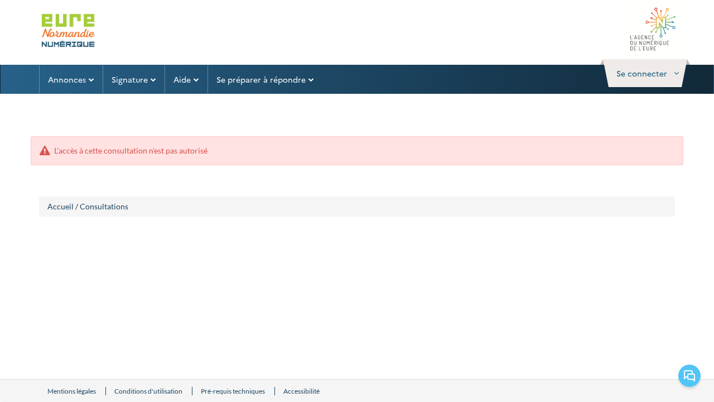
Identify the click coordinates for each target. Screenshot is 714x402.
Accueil (60, 206)
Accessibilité (301, 391)
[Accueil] (69, 31)
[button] (645, 73)
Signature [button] (130, 79)
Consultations (104, 206)
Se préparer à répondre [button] (261, 79)
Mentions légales (72, 391)
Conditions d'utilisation (149, 391)
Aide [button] (182, 79)
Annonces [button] (67, 79)
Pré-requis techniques (233, 391)
